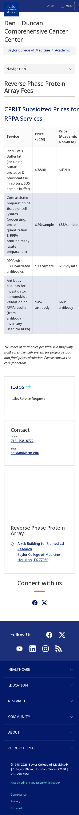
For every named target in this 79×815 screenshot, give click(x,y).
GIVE (50, 6)
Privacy (15, 801)
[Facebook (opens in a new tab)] (34, 602)
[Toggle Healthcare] (71, 669)
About (14, 732)
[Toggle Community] (71, 717)
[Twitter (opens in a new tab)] (44, 602)
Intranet (16, 808)
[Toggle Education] (71, 685)
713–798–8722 (22, 441)
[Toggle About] (71, 732)
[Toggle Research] (71, 701)
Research (16, 701)
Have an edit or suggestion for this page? (35, 782)
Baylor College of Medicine (29, 50)
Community (19, 716)
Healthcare (19, 669)
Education (18, 685)
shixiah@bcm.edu (25, 453)
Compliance (19, 794)
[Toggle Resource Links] (71, 748)
